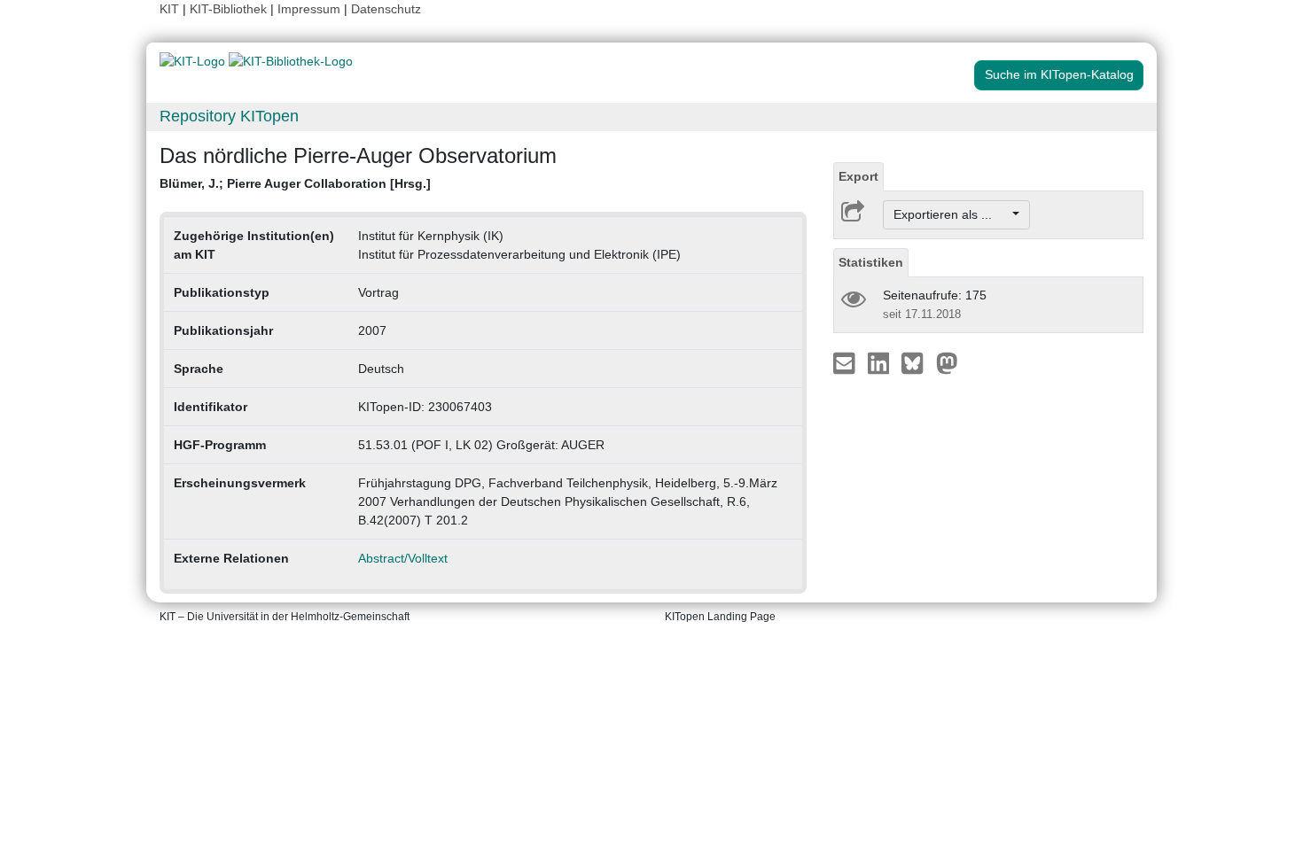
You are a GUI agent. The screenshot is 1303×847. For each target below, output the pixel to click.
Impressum (308, 9)
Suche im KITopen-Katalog (1059, 74)
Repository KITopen (229, 116)
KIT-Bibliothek (230, 9)
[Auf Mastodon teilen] (947, 362)
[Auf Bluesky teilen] (916, 362)
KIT (169, 9)
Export (858, 176)
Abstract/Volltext (403, 558)
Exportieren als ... (951, 214)
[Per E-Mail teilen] (846, 362)
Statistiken (871, 262)
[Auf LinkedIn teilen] (880, 362)
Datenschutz (386, 9)
